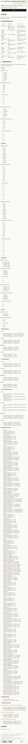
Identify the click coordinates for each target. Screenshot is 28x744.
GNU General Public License (14, 735)
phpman (6, 734)
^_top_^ (21, 741)
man (2, 1)
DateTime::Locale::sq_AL (6, 17)
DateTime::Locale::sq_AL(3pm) (20, 1)
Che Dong (5, 735)
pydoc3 (14, 5)
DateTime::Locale (6, 729)
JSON (22, 734)
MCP (25, 734)
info (11, 5)
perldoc (7, 5)
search (21, 5)
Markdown (18, 734)
